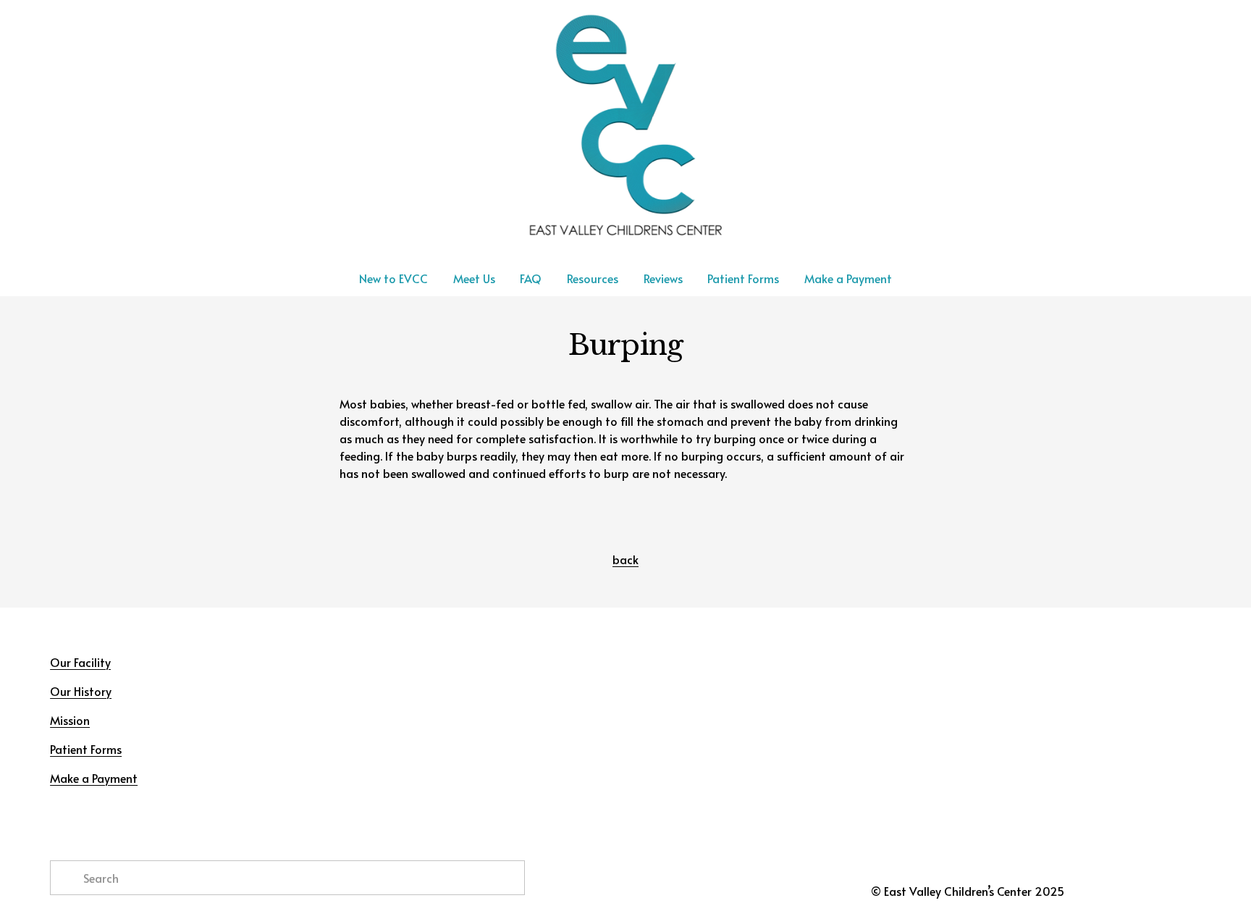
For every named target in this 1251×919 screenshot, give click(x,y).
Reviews (663, 278)
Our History (80, 691)
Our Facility (80, 662)
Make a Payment (848, 278)
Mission (70, 720)
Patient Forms (743, 278)
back (625, 559)
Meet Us (474, 278)
